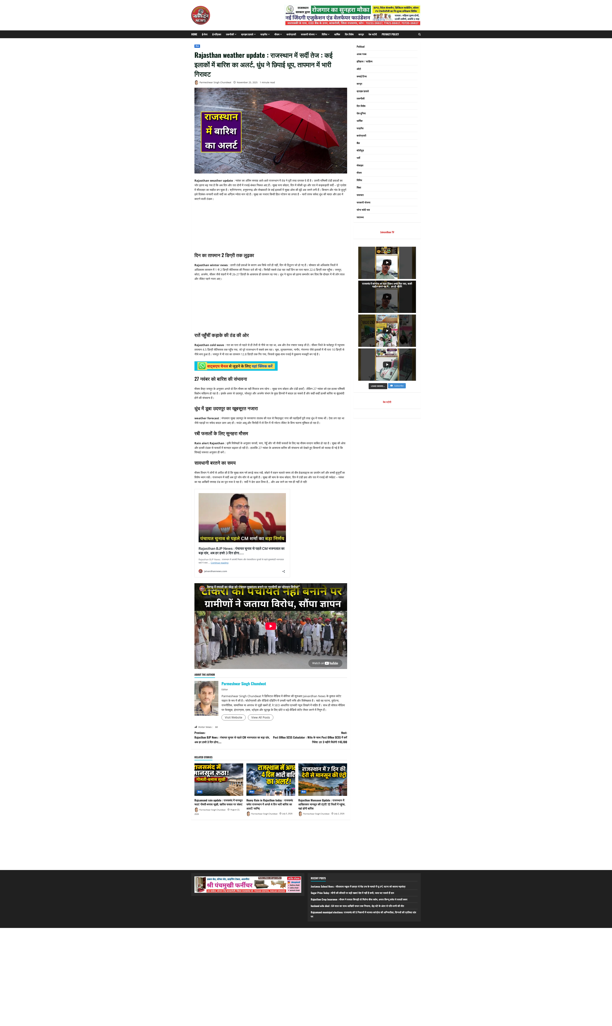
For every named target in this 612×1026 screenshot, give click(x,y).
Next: (310, 737)
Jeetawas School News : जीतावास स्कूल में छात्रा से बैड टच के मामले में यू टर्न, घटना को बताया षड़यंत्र (358, 886)
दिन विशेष (349, 34)
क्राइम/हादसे (247, 34)
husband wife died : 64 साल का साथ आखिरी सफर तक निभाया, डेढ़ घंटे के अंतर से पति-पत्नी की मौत (357, 906)
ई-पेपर (205, 34)
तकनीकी (230, 34)
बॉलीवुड (360, 150)
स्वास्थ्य (360, 217)
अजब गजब (361, 54)
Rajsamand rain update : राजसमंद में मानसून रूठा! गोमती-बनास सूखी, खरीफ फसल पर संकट (218, 802)
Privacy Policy (390, 34)
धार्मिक (337, 34)
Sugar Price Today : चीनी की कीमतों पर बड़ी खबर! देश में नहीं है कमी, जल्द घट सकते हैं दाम (352, 893)
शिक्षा (359, 187)
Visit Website (233, 717)
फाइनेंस (263, 34)
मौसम (276, 34)
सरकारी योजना (308, 34)
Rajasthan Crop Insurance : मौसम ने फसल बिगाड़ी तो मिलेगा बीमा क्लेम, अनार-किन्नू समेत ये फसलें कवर (359, 899)
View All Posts (260, 717)
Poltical (360, 46)
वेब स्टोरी (373, 34)
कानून (361, 34)
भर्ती (358, 158)
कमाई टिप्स (362, 76)
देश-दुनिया (361, 113)
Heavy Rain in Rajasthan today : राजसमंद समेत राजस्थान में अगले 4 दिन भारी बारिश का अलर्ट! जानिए (269, 804)
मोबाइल (360, 165)
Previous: (232, 737)
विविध (324, 34)
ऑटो (359, 69)
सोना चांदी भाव (363, 210)
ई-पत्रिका (216, 34)
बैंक (358, 143)
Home (194, 34)
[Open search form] (419, 34)
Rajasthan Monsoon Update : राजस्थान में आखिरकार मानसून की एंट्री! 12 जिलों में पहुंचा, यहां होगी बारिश (321, 804)
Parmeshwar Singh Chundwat (215, 82)
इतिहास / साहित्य (364, 61)
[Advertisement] (270, 228)
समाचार (360, 195)
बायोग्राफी (291, 34)
